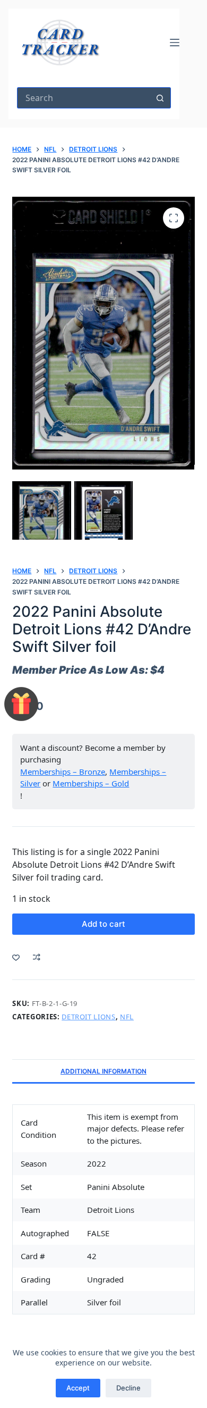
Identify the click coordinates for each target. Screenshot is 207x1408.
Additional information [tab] (103, 1071)
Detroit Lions (88, 1016)
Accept (78, 1388)
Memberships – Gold (91, 783)
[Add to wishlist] (16, 957)
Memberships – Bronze (62, 771)
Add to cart (103, 924)
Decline (128, 1388)
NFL (127, 1016)
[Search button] (160, 97)
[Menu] (174, 42)
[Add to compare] (36, 957)
